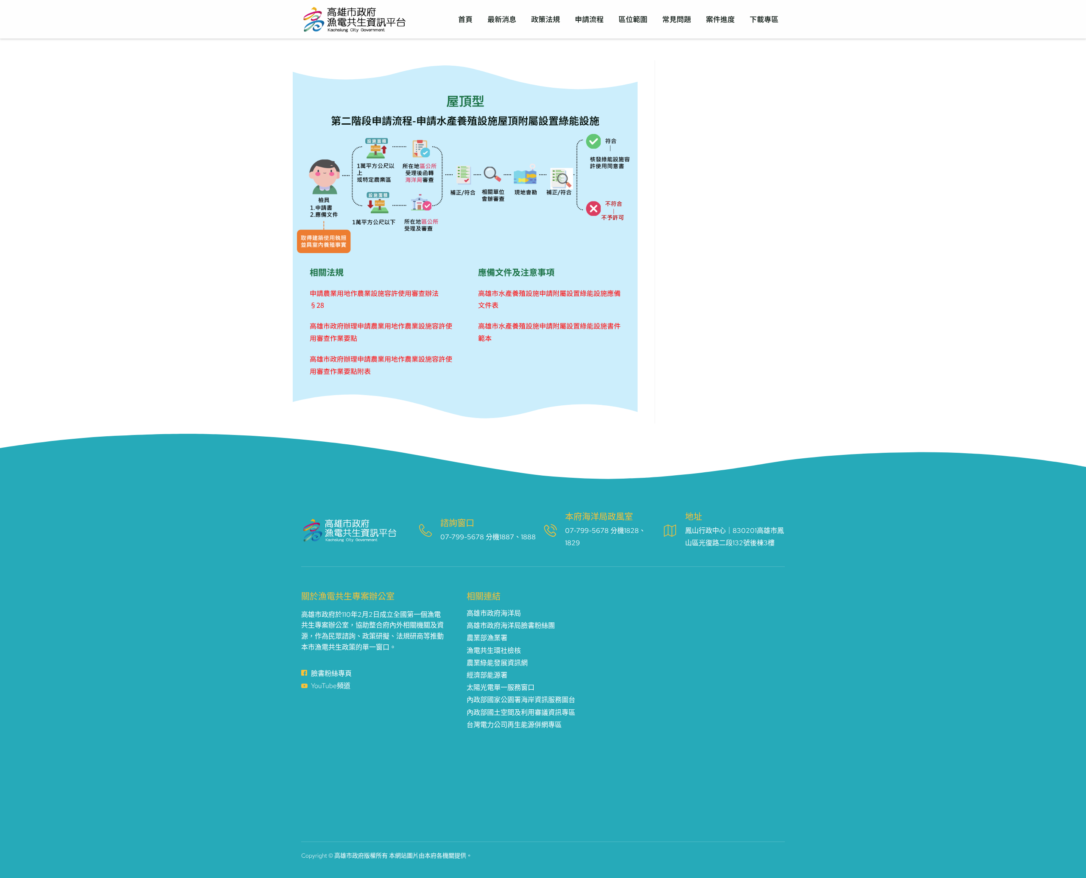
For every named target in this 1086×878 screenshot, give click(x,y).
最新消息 (501, 19)
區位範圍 (633, 19)
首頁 (465, 19)
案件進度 (720, 19)
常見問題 (676, 19)
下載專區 (764, 19)
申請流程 (589, 19)
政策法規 (545, 19)
